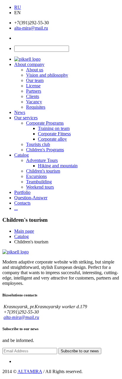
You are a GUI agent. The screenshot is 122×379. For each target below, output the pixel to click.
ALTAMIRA (29, 371)
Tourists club (38, 144)
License (33, 85)
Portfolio (22, 192)
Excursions (36, 176)
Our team (35, 80)
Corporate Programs (45, 123)
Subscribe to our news (80, 351)
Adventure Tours (42, 160)
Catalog (21, 155)
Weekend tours (40, 187)
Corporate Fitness (54, 133)
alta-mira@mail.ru (31, 27)
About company (29, 64)
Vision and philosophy (47, 75)
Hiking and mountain (58, 165)
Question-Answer (30, 197)
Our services (26, 117)
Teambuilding (39, 181)
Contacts (22, 202)
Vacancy (34, 101)
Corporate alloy (52, 139)
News (19, 112)
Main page (24, 231)
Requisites (35, 107)
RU (17, 7)
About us (34, 69)
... (16, 208)
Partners (33, 91)
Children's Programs (45, 149)
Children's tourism (43, 171)
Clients (32, 96)
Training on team (54, 128)
